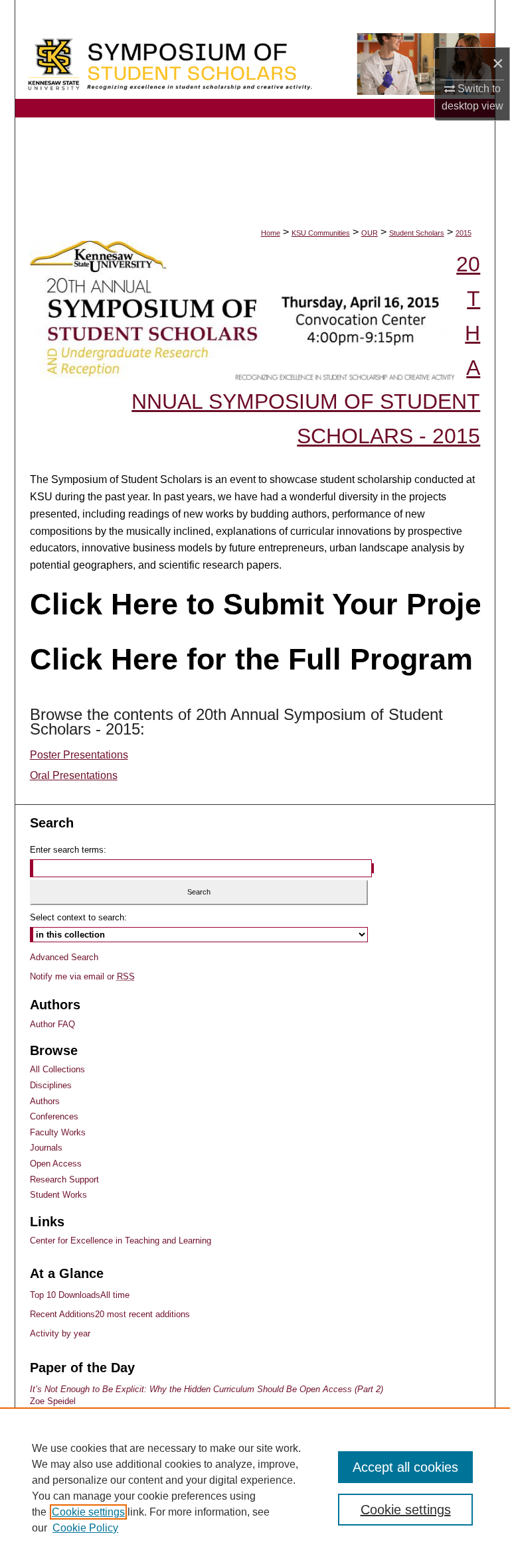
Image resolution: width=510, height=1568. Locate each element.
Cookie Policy (85, 1527)
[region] (255, 1487)
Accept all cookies (405, 1467)
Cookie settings (88, 1512)
